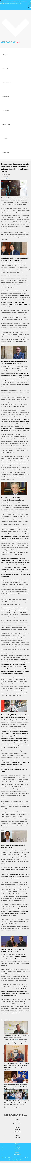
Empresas (5, 55)
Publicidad (17, 1150)
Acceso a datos (17, 1154)
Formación (6, 110)
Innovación (6, 96)
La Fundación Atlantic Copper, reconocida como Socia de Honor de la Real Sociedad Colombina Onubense (16, 1086)
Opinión (5, 138)
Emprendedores (7, 82)
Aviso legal (17, 1148)
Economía (5, 68)
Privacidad (17, 1145)
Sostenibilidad (6, 124)
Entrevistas (6, 152)
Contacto (17, 1152)
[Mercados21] (15, 42)
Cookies (17, 1143)
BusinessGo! (19, 1159)
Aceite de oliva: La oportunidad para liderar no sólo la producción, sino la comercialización (16, 1040)
